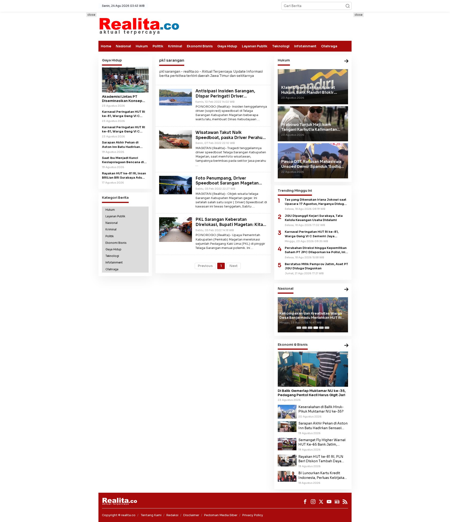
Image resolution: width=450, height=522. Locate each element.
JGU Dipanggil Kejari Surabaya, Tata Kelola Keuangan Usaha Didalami (314, 218)
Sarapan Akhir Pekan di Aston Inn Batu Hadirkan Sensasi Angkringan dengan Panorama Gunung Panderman (124, 145)
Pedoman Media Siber (220, 515)
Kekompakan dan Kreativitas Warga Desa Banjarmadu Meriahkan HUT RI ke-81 (310, 315)
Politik (158, 46)
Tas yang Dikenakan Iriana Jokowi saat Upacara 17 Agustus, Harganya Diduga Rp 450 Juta (315, 202)
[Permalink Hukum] (346, 61)
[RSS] (345, 502)
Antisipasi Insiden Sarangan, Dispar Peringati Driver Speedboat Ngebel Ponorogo (226, 96)
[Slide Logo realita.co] (138, 26)
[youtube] (329, 502)
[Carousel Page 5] (321, 328)
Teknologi (280, 46)
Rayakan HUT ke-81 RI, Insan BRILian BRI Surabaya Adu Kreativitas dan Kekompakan (125, 176)
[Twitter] (321, 502)
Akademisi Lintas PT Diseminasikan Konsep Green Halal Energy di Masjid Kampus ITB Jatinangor (122, 98)
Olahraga (329, 46)
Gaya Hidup (227, 46)
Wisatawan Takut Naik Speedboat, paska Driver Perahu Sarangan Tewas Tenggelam (228, 137)
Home (106, 46)
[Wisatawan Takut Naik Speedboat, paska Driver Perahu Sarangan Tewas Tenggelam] (175, 139)
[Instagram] (313, 502)
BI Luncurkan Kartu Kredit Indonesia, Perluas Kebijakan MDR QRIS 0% (322, 475)
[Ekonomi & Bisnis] (346, 345)
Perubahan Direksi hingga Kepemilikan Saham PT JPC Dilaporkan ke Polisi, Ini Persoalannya (316, 250)
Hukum (142, 46)
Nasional (123, 46)
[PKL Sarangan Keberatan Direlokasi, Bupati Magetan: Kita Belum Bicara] (175, 229)
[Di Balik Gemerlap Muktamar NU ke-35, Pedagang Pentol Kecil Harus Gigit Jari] (313, 369)
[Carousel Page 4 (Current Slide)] (315, 328)
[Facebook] (305, 502)
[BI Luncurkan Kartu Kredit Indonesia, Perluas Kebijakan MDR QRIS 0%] (287, 476)
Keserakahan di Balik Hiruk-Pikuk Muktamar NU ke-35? (321, 409)
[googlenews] (337, 502)
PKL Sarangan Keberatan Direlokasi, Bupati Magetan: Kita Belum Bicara (229, 225)
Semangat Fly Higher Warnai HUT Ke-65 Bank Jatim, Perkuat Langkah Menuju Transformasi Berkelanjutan (321, 442)
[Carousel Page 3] (310, 328)
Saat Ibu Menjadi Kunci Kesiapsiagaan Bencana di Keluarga (123, 160)
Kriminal (175, 46)
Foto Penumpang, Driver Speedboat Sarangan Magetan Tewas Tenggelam (227, 183)
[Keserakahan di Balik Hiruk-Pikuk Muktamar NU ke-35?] (287, 411)
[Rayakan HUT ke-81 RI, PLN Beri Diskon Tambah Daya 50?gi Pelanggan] (287, 460)
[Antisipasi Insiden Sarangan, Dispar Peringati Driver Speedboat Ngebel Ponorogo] (175, 97)
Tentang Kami (151, 515)
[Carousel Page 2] (304, 328)
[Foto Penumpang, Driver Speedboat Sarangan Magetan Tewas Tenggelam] (175, 185)
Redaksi (172, 515)
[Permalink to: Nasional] (346, 289)
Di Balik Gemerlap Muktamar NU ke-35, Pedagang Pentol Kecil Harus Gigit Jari (312, 393)
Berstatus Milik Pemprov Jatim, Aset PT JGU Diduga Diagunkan (316, 266)
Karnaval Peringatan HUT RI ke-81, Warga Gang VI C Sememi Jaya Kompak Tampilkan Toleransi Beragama (123, 129)
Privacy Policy (252, 515)
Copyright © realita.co (118, 515)
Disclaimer (191, 515)
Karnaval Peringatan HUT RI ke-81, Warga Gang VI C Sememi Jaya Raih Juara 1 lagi (123, 114)
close (91, 14)
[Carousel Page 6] (327, 328)
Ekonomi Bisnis (200, 46)
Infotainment (305, 46)
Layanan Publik (254, 46)
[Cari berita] (348, 6)
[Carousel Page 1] (298, 328)
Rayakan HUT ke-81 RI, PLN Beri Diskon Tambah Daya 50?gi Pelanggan (320, 458)
